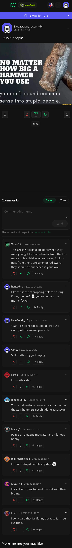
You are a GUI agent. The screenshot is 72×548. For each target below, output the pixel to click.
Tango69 (16, 244)
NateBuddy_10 (20, 320)
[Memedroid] (13, 5)
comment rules (42, 232)
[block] (67, 28)
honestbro (17, 286)
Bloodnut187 (19, 399)
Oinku (15, 349)
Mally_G (16, 429)
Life (36, 123)
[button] (58, 5)
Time (63, 200)
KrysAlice (16, 483)
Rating (49, 200)
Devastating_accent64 (28, 26)
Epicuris (16, 513)
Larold (15, 374)
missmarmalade (20, 458)
